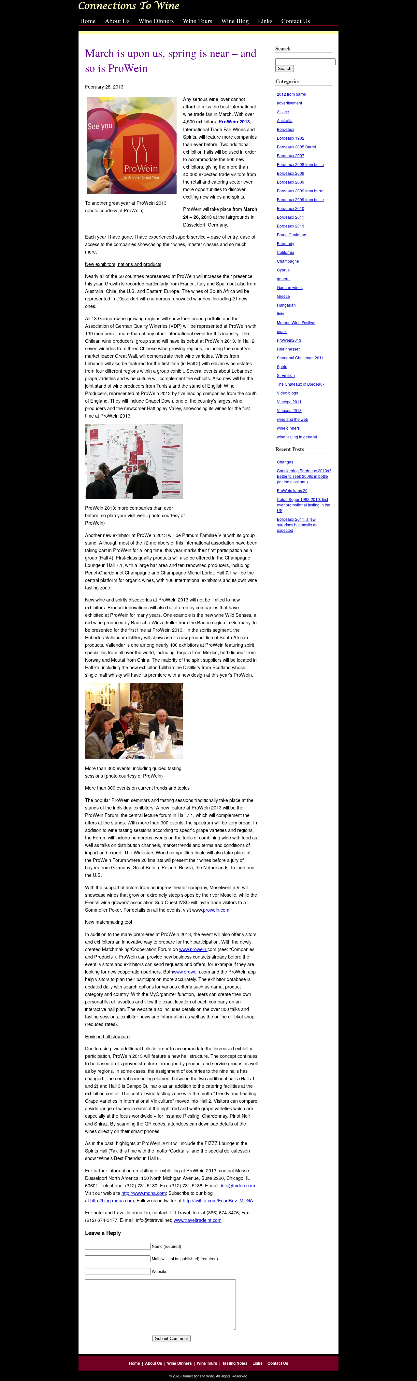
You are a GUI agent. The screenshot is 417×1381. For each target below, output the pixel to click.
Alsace (283, 111)
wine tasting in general (297, 436)
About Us (117, 21)
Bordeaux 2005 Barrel (296, 146)
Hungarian (286, 305)
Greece (283, 296)
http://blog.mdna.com (112, 1200)
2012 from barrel (291, 94)
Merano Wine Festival (296, 322)
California (285, 252)
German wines (290, 287)
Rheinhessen (289, 349)
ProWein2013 (289, 340)
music (282, 331)
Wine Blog (235, 21)
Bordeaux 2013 (290, 225)
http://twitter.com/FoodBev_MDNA (218, 1200)
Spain (282, 366)
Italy (280, 313)
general (284, 278)
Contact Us (295, 21)
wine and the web (292, 419)
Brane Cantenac (291, 234)
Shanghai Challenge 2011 (300, 357)
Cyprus (283, 269)
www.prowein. (193, 949)
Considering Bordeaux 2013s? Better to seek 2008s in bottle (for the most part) (304, 476)
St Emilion (286, 375)
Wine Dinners (156, 21)
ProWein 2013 (234, 121)
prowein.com (216, 909)
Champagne (288, 261)
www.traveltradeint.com (198, 1219)
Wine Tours (197, 21)
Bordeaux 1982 (290, 138)
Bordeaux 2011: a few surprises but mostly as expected (297, 524)
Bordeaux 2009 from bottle (300, 199)
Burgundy (285, 243)
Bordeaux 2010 (290, 208)
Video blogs (287, 392)
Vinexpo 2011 (289, 401)
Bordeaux (285, 129)
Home (88, 21)
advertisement (289, 102)
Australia (285, 120)
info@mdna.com (238, 1185)
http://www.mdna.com (144, 1192)
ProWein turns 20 (292, 490)
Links (265, 21)
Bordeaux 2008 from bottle (300, 164)
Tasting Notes (235, 1363)
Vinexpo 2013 (289, 410)
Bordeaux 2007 (290, 155)
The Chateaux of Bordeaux (300, 384)
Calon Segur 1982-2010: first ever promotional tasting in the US (303, 504)
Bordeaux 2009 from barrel (300, 190)
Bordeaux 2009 (290, 173)
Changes (285, 461)
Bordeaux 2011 (290, 217)
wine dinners (288, 428)
